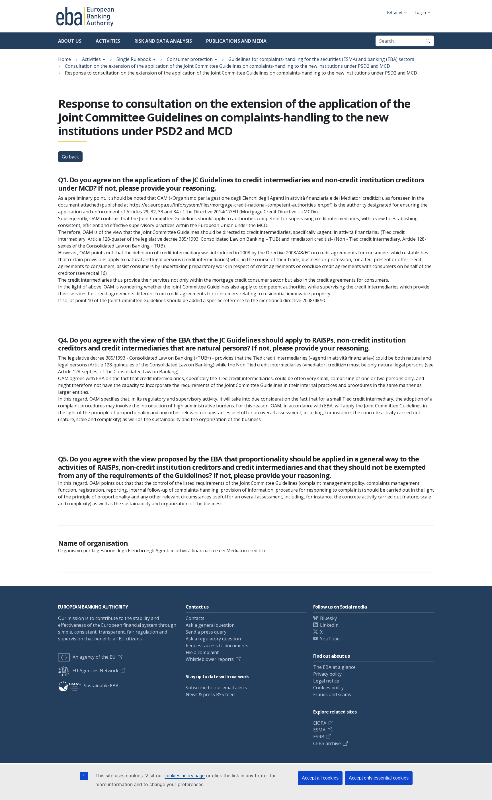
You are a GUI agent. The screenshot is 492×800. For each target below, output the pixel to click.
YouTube (330, 639)
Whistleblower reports (210, 659)
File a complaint (202, 652)
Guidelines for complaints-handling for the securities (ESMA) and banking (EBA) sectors (321, 59)
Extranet (394, 12)
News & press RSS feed (210, 694)
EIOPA (319, 723)
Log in (420, 12)
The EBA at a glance (334, 667)
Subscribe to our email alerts (216, 687)
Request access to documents (217, 645)
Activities (108, 41)
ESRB (318, 736)
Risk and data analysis (163, 41)
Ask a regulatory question (213, 639)
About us (69, 41)
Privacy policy (327, 674)
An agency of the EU (94, 657)
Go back (70, 157)
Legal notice (326, 681)
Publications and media (236, 41)
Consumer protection (190, 59)
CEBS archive (327, 743)
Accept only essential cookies (379, 778)
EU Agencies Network (95, 670)
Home (64, 59)
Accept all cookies (320, 778)
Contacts (195, 618)
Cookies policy (328, 687)
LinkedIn (329, 625)
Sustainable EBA (101, 686)
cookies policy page (185, 775)
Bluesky (328, 618)
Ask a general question (210, 625)
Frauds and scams (332, 694)
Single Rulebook (133, 59)
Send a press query (206, 632)
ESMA (319, 730)
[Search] (428, 41)
